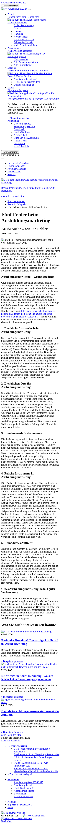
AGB (10, 807)
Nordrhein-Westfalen (24, 39)
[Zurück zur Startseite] (14, 8)
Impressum (13, 804)
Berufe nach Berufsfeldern (27, 82)
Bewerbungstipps (22, 123)
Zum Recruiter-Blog (11, 735)
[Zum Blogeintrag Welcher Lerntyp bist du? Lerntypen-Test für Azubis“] (34, 96)
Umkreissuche (21, 59)
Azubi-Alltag (20, 135)
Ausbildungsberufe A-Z (25, 79)
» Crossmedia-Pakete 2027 (14, 2)
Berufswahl (19, 129)
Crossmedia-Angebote (19, 163)
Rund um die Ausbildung (26, 137)
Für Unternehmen (10, 6)
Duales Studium (22, 132)
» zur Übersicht (21, 146)
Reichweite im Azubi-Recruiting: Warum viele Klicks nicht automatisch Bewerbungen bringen (36, 757)
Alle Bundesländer (23, 65)
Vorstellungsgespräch (24, 126)
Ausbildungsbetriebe (24, 790)
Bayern (17, 28)
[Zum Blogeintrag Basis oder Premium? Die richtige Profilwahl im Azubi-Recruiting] (30, 182)
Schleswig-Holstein (23, 42)
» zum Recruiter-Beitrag (13, 196)
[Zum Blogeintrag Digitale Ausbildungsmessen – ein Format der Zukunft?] (30, 702)
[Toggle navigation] (29, 9)
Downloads (19, 143)
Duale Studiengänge (24, 84)
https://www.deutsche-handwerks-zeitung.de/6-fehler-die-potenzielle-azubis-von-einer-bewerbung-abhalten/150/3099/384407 (28, 314)
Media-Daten (14, 171)
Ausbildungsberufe (23, 785)
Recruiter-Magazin (17, 168)
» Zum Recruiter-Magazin (20, 774)
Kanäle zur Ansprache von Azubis (31, 768)
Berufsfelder (20, 793)
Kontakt (11, 174)
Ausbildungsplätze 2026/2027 (28, 782)
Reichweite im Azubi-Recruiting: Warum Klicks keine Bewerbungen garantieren (27, 677)
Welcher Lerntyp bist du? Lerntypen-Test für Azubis (33, 99)
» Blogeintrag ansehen (19, 118)
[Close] (2, 158)
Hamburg (18, 34)
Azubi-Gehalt (20, 140)
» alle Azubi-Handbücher (26, 45)
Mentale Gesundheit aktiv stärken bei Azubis (36, 771)
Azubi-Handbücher (23, 796)
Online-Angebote (16, 166)
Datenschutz (26, 804)
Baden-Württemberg (24, 25)
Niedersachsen (21, 36)
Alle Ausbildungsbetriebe (26, 62)
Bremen (18, 31)
